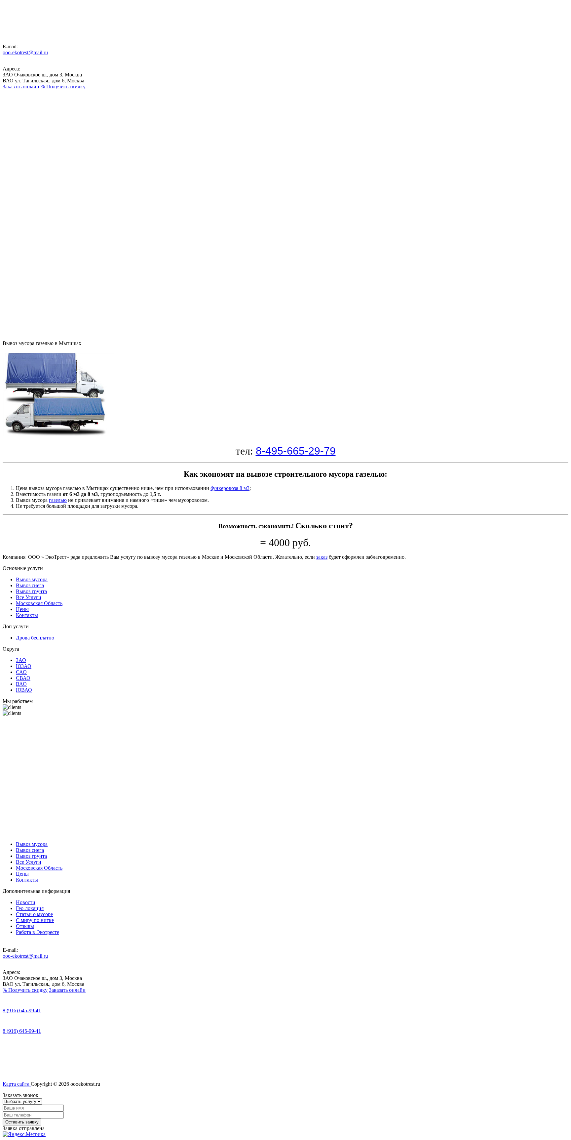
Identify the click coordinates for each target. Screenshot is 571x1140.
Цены (22, 191)
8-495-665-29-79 (296, 451)
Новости (25, 902)
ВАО (21, 684)
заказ (321, 557)
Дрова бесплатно (35, 637)
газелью (58, 500)
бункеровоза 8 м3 (229, 488)
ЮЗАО (23, 666)
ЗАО (21, 660)
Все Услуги (24, 170)
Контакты (27, 196)
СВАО (23, 678)
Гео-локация (30, 908)
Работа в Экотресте (37, 932)
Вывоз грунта (23, 158)
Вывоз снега (23, 146)
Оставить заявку (22, 1121)
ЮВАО (24, 690)
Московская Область (29, 182)
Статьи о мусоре (34, 914)
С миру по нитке (35, 920)
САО (21, 672)
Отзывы (25, 926)
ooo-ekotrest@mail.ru (25, 52)
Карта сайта (17, 1084)
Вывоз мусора (24, 134)
